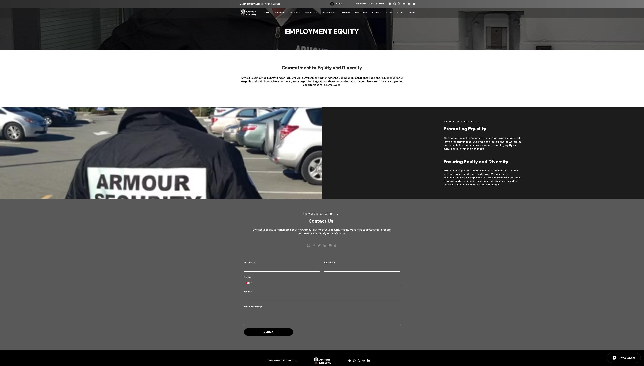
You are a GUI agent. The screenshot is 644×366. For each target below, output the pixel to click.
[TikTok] (335, 245)
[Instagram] (308, 245)
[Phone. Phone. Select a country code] (249, 283)
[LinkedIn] (325, 245)
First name (250, 262)
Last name (330, 262)
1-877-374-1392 (375, 3)
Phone (247, 277)
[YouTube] (330, 245)
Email (248, 291)
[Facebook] (314, 245)
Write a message (253, 306)
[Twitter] (319, 245)
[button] (414, 3)
